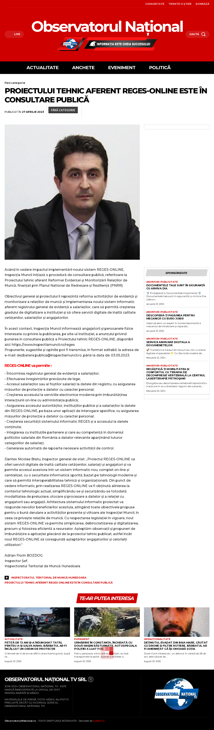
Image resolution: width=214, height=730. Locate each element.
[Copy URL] (205, 112)
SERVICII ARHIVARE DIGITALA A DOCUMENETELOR (168, 343)
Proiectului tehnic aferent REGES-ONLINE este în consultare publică (59, 582)
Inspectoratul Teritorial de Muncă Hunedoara (48, 577)
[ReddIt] (167, 112)
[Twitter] (128, 112)
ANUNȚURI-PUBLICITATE (162, 282)
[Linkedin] (157, 112)
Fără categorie (15, 82)
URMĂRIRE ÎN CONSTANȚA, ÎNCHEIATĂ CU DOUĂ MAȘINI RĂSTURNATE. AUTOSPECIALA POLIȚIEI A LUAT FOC (105, 645)
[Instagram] (11, 4)
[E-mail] (176, 112)
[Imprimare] (186, 112)
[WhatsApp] (147, 112)
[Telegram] (195, 112)
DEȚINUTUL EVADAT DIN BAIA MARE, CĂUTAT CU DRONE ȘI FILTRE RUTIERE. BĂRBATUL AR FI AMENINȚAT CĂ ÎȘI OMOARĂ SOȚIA (176, 645)
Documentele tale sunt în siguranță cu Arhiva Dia (175, 287)
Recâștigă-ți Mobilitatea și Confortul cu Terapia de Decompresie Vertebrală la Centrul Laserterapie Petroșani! (175, 373)
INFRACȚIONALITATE (157, 639)
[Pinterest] (138, 112)
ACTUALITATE (14, 639)
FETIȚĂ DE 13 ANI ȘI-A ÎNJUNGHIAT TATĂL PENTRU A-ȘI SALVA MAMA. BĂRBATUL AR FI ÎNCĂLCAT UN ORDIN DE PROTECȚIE (36, 645)
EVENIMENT (82, 639)
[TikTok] (17, 4)
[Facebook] (6, 4)
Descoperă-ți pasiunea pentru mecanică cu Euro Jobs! (170, 317)
